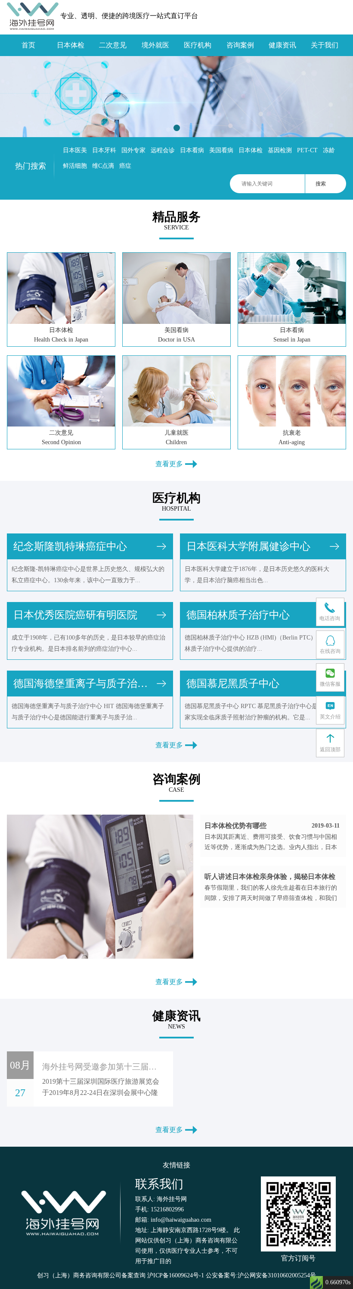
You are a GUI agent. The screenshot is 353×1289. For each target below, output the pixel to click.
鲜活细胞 (75, 166)
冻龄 (329, 150)
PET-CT (307, 150)
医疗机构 (197, 45)
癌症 (125, 166)
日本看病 (192, 150)
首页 (28, 45)
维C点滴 (103, 166)
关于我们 (324, 45)
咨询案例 (240, 45)
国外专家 (133, 150)
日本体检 (70, 45)
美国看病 (221, 150)
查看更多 (170, 463)
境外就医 (155, 45)
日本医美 (75, 150)
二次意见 (113, 45)
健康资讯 (282, 45)
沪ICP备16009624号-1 (175, 1275)
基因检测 (280, 150)
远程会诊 (163, 150)
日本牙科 (104, 150)
